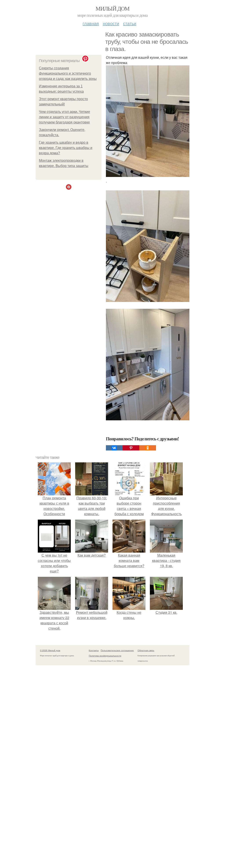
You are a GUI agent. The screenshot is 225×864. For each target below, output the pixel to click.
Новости (111, 23)
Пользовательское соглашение (117, 650)
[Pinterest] (131, 447)
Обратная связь (146, 650)
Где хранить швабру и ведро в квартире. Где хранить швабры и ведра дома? (65, 148)
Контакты (94, 650)
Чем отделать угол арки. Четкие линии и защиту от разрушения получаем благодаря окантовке (64, 117)
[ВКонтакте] (114, 447)
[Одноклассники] (147, 447)
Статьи (129, 23)
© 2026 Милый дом (50, 650)
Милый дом (112, 8)
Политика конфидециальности (105, 655)
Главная (91, 23)
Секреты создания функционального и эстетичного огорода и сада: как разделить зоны (68, 73)
